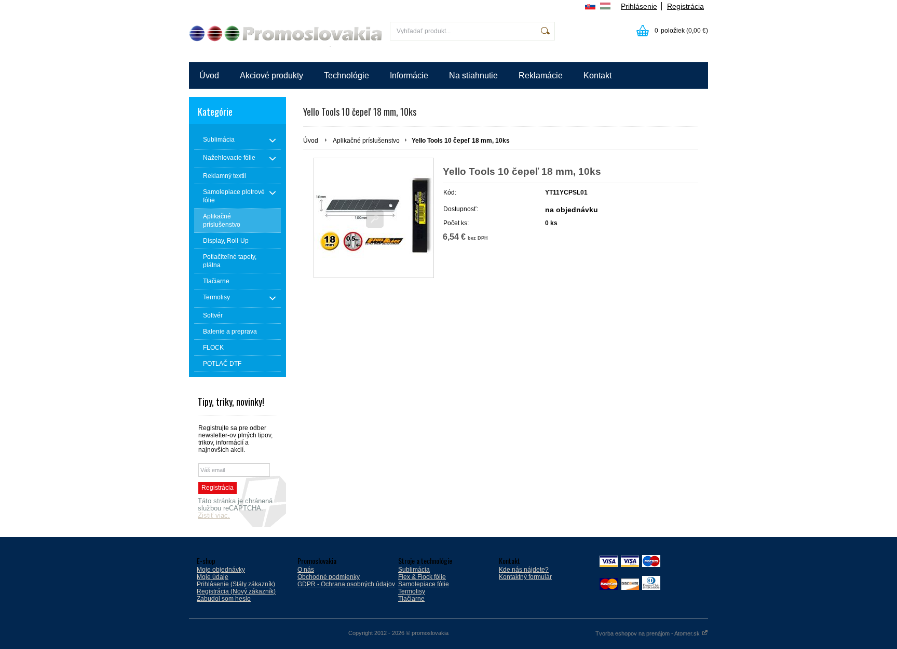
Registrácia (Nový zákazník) (236, 591)
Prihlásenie (639, 6)
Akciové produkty (271, 75)
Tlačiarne (411, 598)
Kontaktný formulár (525, 577)
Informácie (409, 75)
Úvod (209, 75)
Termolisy (411, 591)
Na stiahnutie (473, 75)
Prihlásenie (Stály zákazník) (236, 584)
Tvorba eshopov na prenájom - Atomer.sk (648, 633)
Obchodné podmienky (328, 577)
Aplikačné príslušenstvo (366, 140)
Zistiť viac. (214, 515)
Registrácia (685, 6)
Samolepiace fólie (423, 584)
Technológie (346, 75)
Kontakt (597, 75)
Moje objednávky (221, 569)
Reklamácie (541, 75)
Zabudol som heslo (224, 598)
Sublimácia (414, 569)
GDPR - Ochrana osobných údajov (346, 584)
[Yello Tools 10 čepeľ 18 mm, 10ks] (374, 218)
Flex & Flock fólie (422, 577)
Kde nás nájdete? (524, 569)
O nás (305, 569)
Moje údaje (212, 577)
